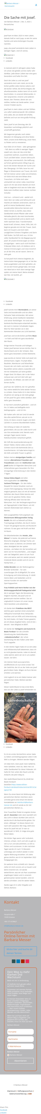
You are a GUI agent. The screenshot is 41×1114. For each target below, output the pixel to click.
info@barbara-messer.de (13, 926)
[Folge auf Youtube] (23, 961)
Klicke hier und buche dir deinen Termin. (20, 951)
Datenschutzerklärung (17, 1094)
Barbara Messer (13, 22)
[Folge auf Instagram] (27, 961)
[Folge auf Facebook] (13, 961)
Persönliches (9, 24)
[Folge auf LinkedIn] (18, 961)
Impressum (11, 1091)
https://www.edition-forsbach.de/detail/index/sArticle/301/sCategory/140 (20, 787)
